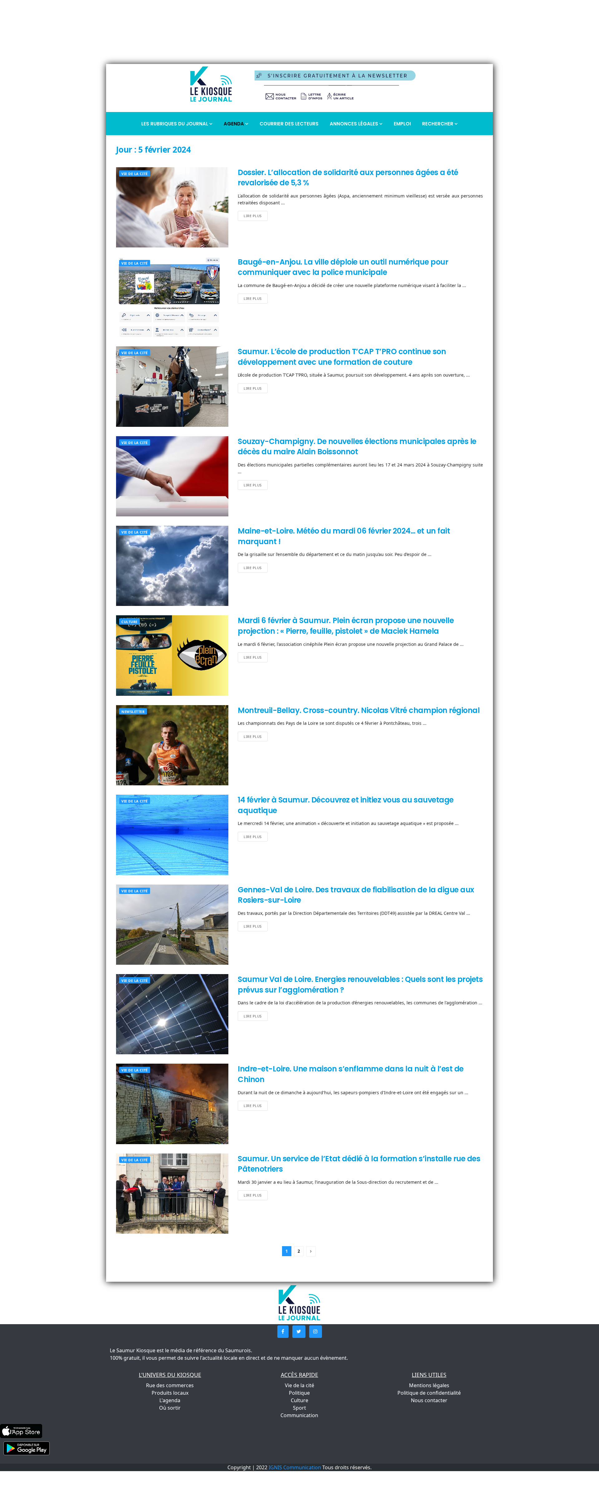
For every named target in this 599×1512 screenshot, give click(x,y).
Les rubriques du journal (175, 123)
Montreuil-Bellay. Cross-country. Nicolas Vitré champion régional (359, 710)
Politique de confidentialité (429, 1392)
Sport (299, 1407)
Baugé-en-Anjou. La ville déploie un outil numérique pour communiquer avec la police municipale (343, 267)
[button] (283, 1331)
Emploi (402, 123)
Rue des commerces (170, 1385)
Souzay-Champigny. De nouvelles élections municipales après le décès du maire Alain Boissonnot (357, 446)
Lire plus (253, 215)
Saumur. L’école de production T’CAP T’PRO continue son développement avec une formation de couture (342, 356)
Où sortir (170, 1407)
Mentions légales (429, 1385)
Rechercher (438, 123)
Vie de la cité (134, 173)
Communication (299, 1415)
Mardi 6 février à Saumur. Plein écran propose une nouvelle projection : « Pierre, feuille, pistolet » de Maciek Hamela (346, 625)
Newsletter (133, 711)
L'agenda (169, 1400)
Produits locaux (170, 1392)
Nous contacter (429, 1400)
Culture (129, 621)
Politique (299, 1392)
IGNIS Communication (295, 1467)
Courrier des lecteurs (289, 123)
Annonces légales (354, 123)
